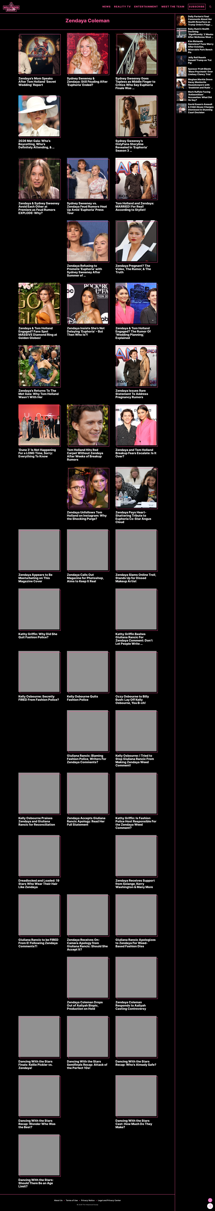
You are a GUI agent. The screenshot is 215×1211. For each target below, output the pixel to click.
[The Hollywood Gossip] (51, 7)
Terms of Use (72, 1200)
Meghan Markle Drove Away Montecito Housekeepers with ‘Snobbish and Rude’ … (200, 83)
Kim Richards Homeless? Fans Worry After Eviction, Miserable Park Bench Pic (201, 47)
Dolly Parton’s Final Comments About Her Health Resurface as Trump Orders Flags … (200, 20)
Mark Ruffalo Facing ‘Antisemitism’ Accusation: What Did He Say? (200, 96)
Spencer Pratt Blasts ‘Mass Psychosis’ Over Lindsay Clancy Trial (200, 72)
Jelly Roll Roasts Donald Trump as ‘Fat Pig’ (200, 60)
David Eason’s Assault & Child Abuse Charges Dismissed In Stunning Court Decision (201, 108)
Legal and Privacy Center (109, 1200)
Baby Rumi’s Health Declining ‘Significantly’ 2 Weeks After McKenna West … (200, 33)
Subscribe (197, 6)
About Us (58, 1200)
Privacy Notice (88, 1200)
